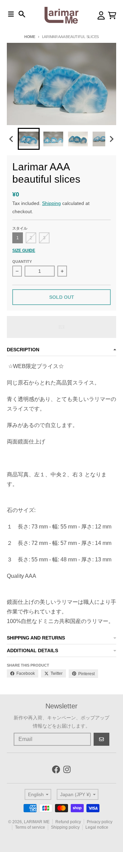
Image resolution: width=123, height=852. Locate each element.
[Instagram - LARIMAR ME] (67, 769)
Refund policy (68, 821)
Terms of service (30, 827)
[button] (29, 139)
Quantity (22, 261)
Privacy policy (99, 821)
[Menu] (11, 14)
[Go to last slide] (11, 139)
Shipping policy (65, 827)
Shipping (51, 203)
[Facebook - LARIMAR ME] (56, 769)
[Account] (101, 15)
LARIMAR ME (37, 821)
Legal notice (96, 827)
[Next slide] (111, 139)
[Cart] (112, 15)
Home (29, 37)
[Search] (22, 14)
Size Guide (23, 250)
